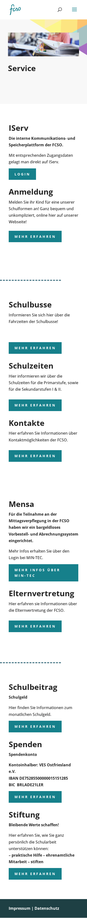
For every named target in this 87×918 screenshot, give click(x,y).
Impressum (19, 908)
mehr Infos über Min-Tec (37, 573)
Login (22, 174)
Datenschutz (47, 908)
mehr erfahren (35, 236)
